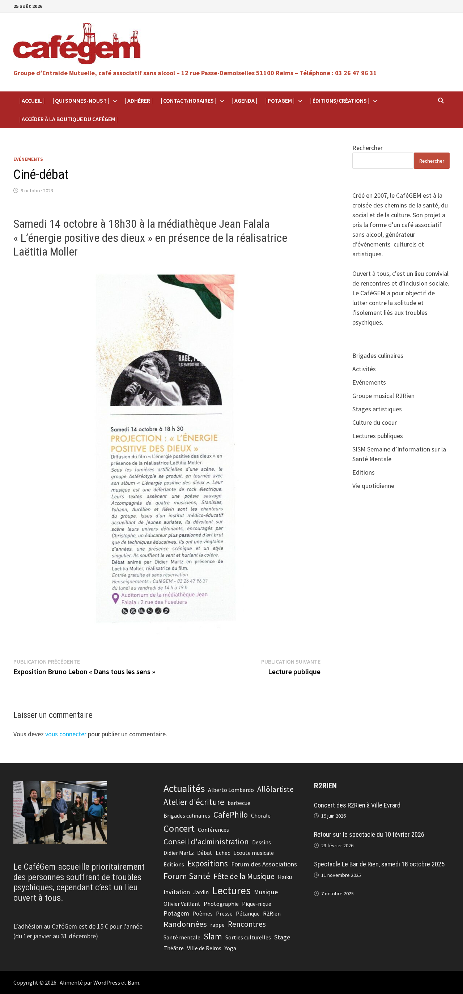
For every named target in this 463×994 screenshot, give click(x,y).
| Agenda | (244, 100)
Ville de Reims (204, 948)
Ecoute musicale (253, 852)
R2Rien (272, 913)
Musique (266, 892)
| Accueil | (31, 100)
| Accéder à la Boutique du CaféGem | (68, 119)
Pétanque (248, 913)
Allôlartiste (275, 789)
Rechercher (367, 147)
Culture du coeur (374, 422)
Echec (223, 852)
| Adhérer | (139, 100)
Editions (363, 472)
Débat (204, 852)
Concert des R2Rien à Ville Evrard (357, 805)
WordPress (106, 982)
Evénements (28, 159)
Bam (133, 982)
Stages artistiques (377, 409)
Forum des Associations (264, 864)
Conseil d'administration (206, 841)
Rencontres (247, 924)
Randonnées (185, 924)
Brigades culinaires (377, 355)
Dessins (261, 842)
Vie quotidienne (373, 485)
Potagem (176, 913)
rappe (217, 924)
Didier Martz (178, 852)
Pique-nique (256, 903)
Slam (213, 936)
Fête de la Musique (244, 876)
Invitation (176, 892)
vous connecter (65, 734)
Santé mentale (181, 937)
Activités (364, 369)
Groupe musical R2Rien (383, 395)
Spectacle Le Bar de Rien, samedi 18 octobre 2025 (379, 864)
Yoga (230, 948)
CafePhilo (230, 814)
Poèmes (202, 913)
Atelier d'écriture (193, 802)
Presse (224, 913)
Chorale (261, 815)
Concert (179, 828)
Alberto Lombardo (231, 789)
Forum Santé (186, 876)
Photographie (221, 903)
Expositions (207, 863)
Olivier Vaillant (181, 903)
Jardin (201, 892)
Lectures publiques (377, 436)
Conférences (213, 829)
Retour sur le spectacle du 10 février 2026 (369, 834)
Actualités (184, 788)
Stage (282, 937)
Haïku (285, 877)
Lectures (231, 890)
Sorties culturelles (248, 937)
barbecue (239, 802)
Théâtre (173, 948)
